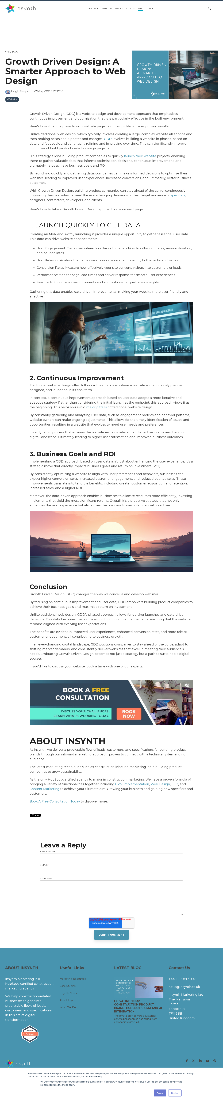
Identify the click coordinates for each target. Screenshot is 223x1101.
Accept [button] (160, 1092)
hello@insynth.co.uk (184, 987)
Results (118, 8)
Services (92, 8)
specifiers (178, 195)
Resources (107, 8)
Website (12, 99)
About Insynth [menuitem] (68, 1000)
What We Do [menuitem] (68, 1007)
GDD (108, 139)
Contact (151, 8)
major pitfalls (96, 407)
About (129, 8)
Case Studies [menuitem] (67, 986)
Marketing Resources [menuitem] (73, 978)
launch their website (140, 156)
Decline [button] (175, 1092)
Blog (140, 8)
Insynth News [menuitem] (68, 993)
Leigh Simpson (21, 91)
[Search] (209, 8)
